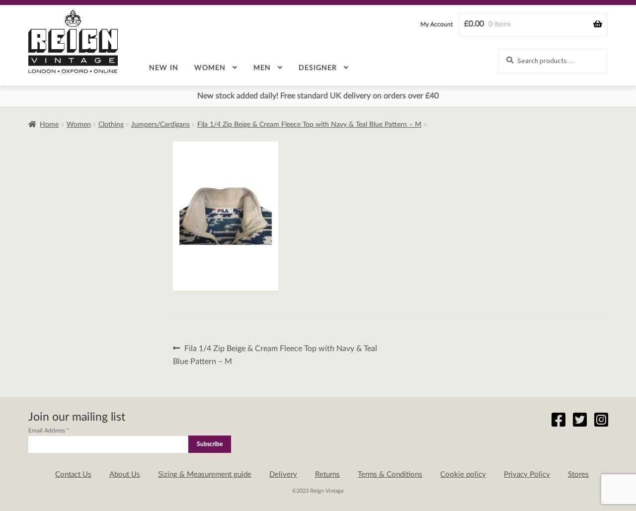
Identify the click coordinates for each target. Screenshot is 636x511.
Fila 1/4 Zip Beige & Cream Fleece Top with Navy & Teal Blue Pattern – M (309, 124)
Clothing (111, 124)
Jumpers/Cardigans (160, 124)
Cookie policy (463, 474)
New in (163, 68)
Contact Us (73, 474)
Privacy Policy (527, 474)
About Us (124, 474)
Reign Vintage (73, 41)
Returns (327, 474)
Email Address (48, 431)
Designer (318, 68)
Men (262, 68)
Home (49, 124)
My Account (436, 24)
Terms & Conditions (390, 474)
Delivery (283, 474)
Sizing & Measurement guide (204, 474)
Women (210, 68)
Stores (578, 474)
